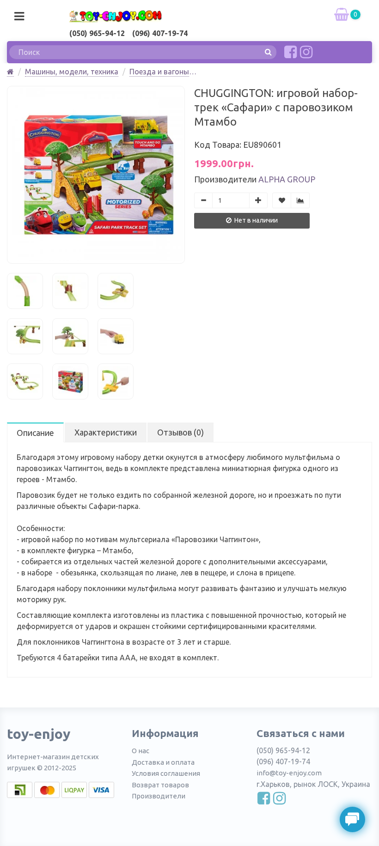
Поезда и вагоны (159, 71)
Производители (158, 796)
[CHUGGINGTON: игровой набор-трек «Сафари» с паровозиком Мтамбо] (96, 175)
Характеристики (105, 432)
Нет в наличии (255, 220)
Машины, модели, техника (71, 71)
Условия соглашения (166, 773)
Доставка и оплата (163, 762)
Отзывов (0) (180, 432)
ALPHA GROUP (286, 179)
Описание (35, 432)
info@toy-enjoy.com (289, 773)
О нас (140, 751)
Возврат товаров (160, 785)
